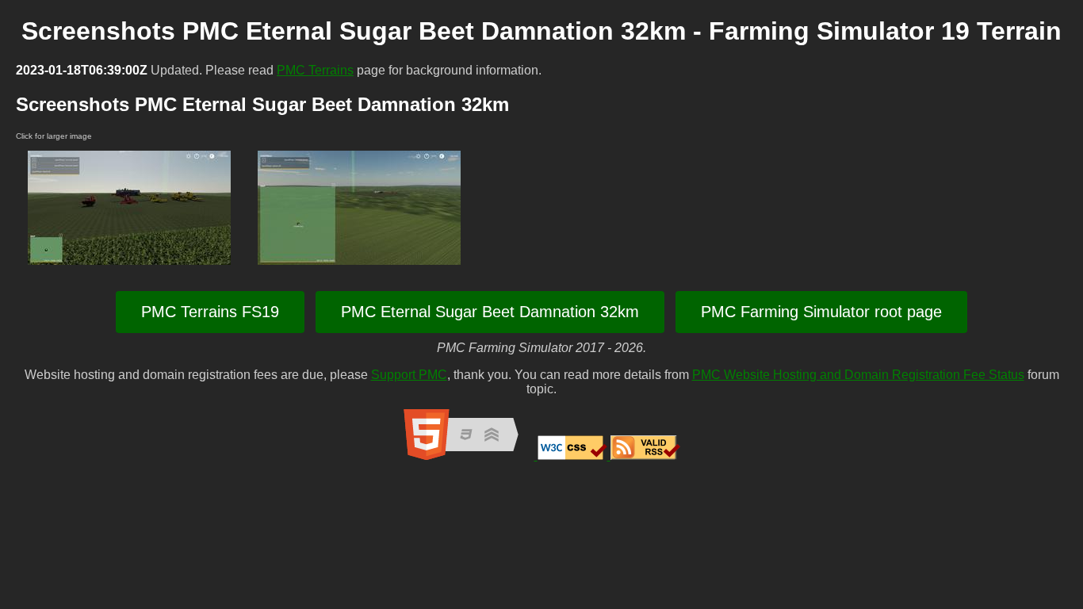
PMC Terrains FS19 (210, 311)
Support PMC (409, 374)
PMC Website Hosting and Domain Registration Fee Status (858, 374)
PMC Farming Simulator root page (821, 311)
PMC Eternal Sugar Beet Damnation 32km (490, 311)
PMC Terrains (315, 70)
